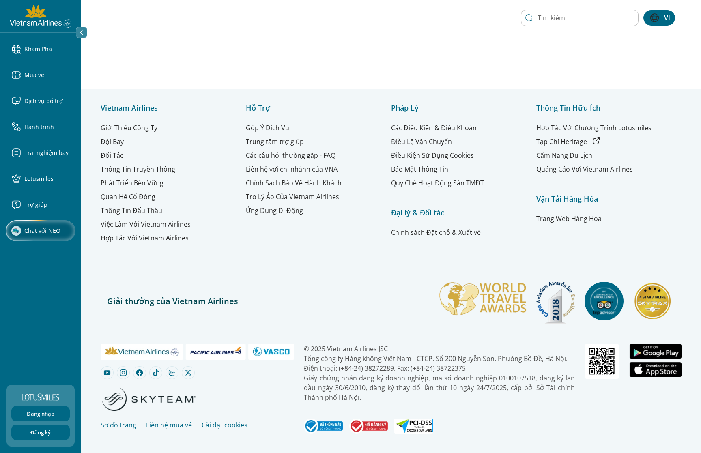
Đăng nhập (40, 413)
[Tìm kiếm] (529, 18)
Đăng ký (40, 432)
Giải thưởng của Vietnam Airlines (172, 301)
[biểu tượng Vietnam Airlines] (40, 15)
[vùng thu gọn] (81, 32)
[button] (43, 49)
